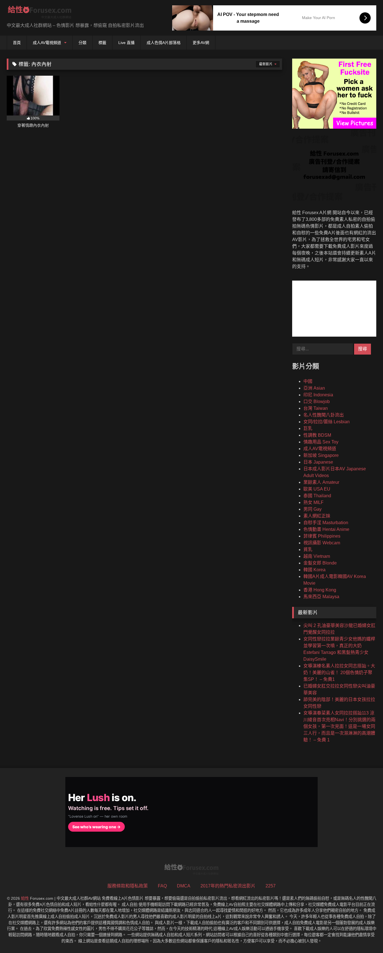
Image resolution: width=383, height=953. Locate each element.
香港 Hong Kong (319, 589)
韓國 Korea (314, 569)
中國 (307, 381)
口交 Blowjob (316, 401)
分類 (82, 42)
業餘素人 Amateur (321, 482)
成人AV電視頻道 (47, 42)
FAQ (162, 885)
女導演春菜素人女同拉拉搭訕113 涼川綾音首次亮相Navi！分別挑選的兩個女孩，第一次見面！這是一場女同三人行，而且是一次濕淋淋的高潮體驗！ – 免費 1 (339, 726)
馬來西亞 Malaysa (321, 596)
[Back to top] (365, 936)
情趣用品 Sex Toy (320, 442)
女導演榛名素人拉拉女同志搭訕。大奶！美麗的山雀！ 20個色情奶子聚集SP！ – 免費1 (339, 672)
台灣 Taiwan (315, 408)
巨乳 (307, 428)
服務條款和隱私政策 (127, 885)
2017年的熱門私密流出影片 (227, 885)
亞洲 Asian (314, 388)
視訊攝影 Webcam (321, 542)
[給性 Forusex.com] (40, 13)
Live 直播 (126, 42)
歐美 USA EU (316, 489)
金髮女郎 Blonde (320, 563)
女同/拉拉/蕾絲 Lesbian (326, 421)
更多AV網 (201, 42)
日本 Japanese (318, 462)
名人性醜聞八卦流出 (323, 415)
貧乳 (307, 549)
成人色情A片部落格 (164, 42)
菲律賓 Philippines (321, 536)
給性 (25, 898)
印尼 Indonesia (318, 394)
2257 (271, 885)
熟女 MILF (313, 502)
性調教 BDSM (317, 435)
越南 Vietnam (316, 556)
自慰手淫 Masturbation (325, 522)
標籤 (102, 42)
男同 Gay (312, 509)
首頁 (17, 42)
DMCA (183, 885)
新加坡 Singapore (321, 455)
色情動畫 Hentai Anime (326, 529)
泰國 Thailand (317, 495)
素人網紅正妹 (316, 515)
